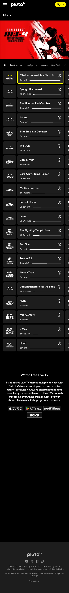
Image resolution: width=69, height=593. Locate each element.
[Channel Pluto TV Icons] (9, 119)
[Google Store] (33, 408)
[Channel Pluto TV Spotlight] (9, 91)
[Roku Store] (34, 415)
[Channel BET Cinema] (9, 232)
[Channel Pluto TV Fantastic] (9, 175)
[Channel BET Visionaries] (9, 260)
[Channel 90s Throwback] (9, 345)
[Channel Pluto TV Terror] (9, 316)
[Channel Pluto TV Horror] (9, 302)
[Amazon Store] (52, 408)
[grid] (34, 214)
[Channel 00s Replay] (9, 331)
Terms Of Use (15, 566)
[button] (5, 4)
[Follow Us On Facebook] (37, 561)
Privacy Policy (30, 566)
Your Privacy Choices (37, 569)
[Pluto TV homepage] (34, 554)
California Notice (56, 569)
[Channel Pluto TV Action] (9, 147)
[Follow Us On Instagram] (42, 561)
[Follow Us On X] (32, 561)
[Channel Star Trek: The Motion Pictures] (9, 133)
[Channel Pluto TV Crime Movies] (9, 274)
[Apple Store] (15, 408)
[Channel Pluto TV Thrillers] (9, 288)
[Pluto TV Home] (18, 4)
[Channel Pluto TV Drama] (9, 204)
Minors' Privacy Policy (16, 569)
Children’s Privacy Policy (49, 566)
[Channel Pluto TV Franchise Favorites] (9, 105)
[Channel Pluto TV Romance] (9, 218)
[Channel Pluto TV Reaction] (9, 161)
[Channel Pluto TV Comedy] (9, 190)
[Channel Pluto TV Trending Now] (9, 77)
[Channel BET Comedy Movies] (9, 246)
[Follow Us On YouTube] (26, 561)
